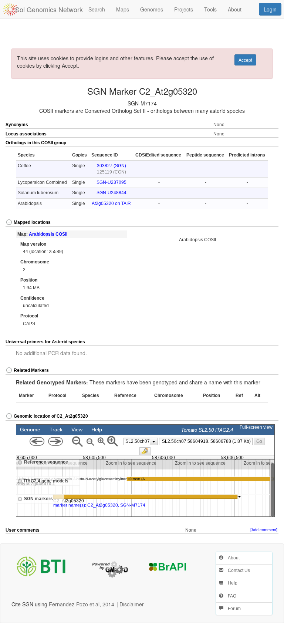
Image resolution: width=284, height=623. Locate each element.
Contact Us (236, 570)
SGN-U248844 (111, 192)
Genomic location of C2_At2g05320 (51, 416)
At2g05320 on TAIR (111, 203)
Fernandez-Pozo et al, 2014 (81, 604)
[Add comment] (263, 530)
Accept (245, 60)
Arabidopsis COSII (48, 234)
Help (230, 583)
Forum (232, 608)
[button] (264, 143)
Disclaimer (131, 604)
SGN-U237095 (111, 182)
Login (270, 9)
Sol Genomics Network (49, 9)
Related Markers (31, 370)
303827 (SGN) (111, 165)
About (231, 557)
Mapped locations (32, 222)
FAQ (229, 596)
